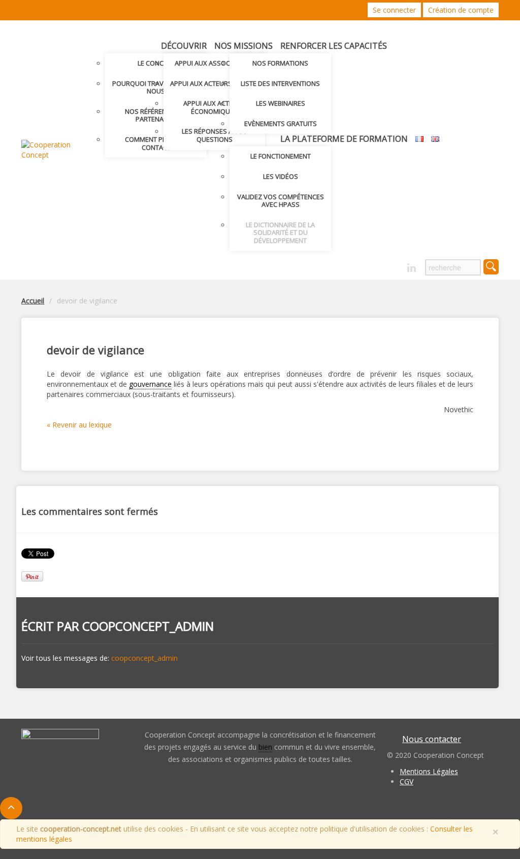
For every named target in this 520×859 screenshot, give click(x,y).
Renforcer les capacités (333, 46)
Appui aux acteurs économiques (214, 107)
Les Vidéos (280, 176)
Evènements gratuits (280, 123)
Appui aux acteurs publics (214, 83)
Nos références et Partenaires (156, 115)
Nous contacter (431, 739)
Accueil (32, 300)
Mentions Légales (429, 771)
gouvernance (150, 384)
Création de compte (461, 10)
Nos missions (243, 46)
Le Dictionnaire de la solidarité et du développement (280, 232)
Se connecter (394, 10)
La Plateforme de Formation (344, 139)
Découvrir (184, 46)
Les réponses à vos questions (214, 135)
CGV (406, 781)
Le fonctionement (280, 156)
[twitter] (376, 265)
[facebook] (393, 265)
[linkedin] (411, 268)
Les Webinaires (280, 103)
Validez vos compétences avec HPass (280, 200)
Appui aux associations (214, 63)
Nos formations (280, 63)
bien (265, 747)
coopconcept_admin (148, 626)
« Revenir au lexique (79, 424)
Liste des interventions (280, 83)
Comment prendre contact (156, 143)
